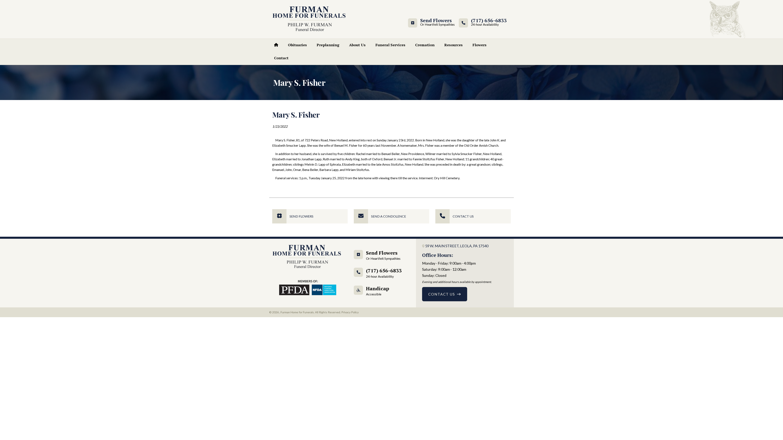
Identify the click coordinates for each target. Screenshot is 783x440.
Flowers (479, 44)
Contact (281, 57)
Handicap (377, 290)
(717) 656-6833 (489, 22)
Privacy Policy (350, 312)
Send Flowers (436, 22)
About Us (357, 44)
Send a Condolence (388, 216)
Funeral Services (390, 44)
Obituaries (297, 44)
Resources (453, 44)
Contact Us (463, 216)
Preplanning (328, 44)
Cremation (425, 44)
